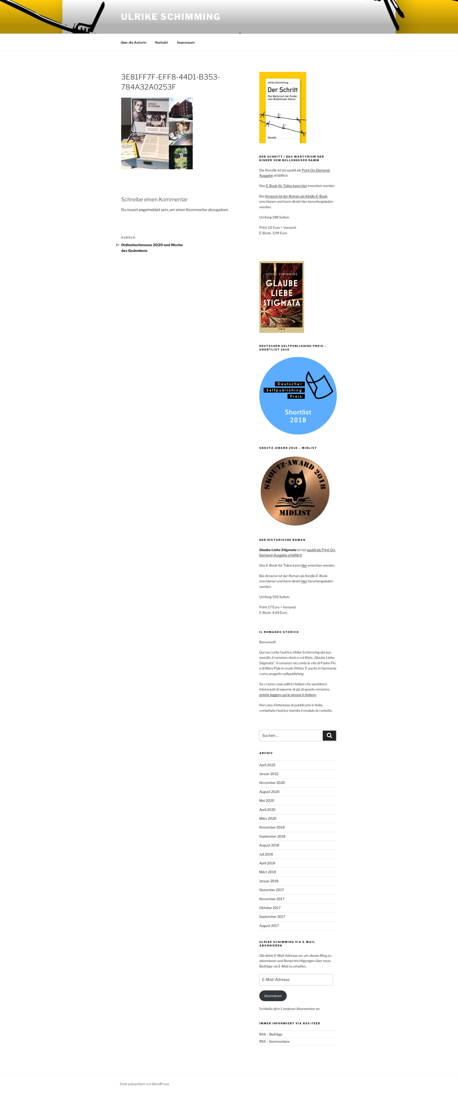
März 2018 (267, 872)
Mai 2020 (266, 800)
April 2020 (267, 810)
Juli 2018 (266, 854)
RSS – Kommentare (274, 1041)
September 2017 (272, 916)
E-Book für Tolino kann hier (286, 186)
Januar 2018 (268, 881)
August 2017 (269, 926)
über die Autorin (133, 42)
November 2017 (271, 899)
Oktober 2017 (270, 908)
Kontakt (161, 42)
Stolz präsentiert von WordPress (144, 1084)
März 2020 (267, 818)
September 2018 (272, 836)
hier (304, 565)
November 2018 (272, 827)
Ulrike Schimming (171, 16)
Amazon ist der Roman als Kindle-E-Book (296, 196)
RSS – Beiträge (270, 1034)
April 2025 (267, 765)
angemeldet (149, 209)
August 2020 (269, 792)
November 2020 (272, 783)
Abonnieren (273, 996)
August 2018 (269, 845)
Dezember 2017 (271, 890)
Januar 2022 (268, 774)
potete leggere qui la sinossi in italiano (287, 695)
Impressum (186, 42)
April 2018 (267, 863)
